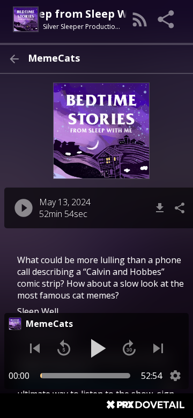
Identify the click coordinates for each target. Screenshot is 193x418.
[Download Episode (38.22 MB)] (160, 208)
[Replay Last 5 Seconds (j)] (63, 348)
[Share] (166, 19)
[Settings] (175, 376)
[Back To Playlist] (14, 59)
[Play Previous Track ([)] (35, 348)
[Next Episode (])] (158, 348)
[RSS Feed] (140, 19)
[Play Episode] (23, 208)
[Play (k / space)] (96, 348)
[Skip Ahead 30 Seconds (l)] (129, 348)
